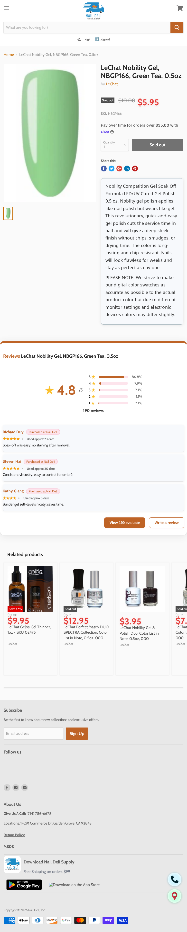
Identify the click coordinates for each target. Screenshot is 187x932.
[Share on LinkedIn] (127, 168)
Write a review (167, 523)
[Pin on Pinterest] (135, 168)
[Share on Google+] (119, 168)
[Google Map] (174, 896)
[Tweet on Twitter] (111, 168)
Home (9, 55)
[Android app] (24, 885)
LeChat (112, 84)
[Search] (176, 27)
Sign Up (77, 733)
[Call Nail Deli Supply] (174, 879)
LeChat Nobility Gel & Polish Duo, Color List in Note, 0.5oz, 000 (139, 633)
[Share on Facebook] (104, 168)
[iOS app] (74, 884)
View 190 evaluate (125, 523)
